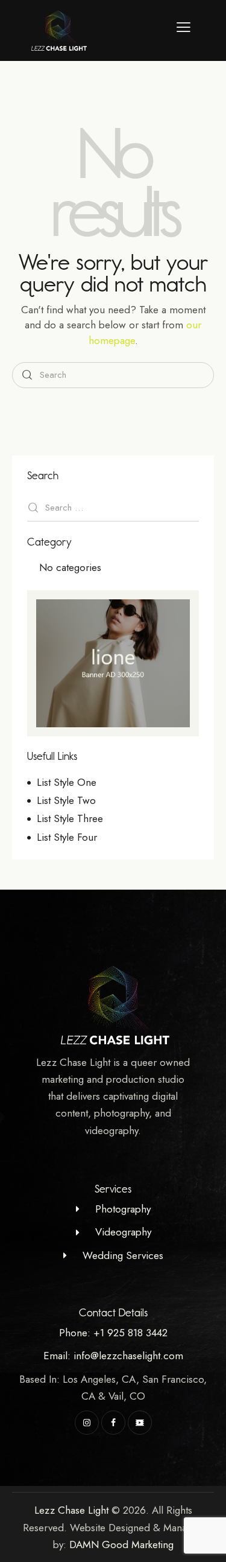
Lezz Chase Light (71, 1510)
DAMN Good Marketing (121, 1544)
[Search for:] (113, 507)
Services (113, 1189)
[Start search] (27, 375)
